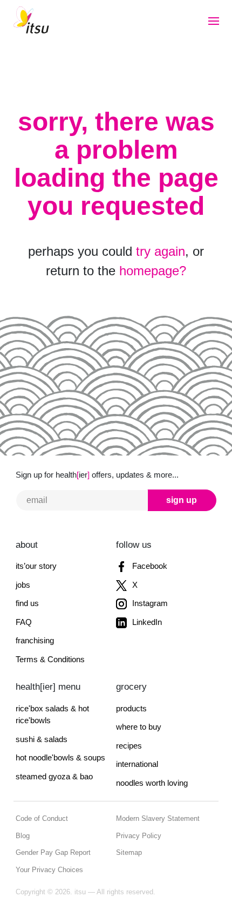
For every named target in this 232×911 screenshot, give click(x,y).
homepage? (152, 270)
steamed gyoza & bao (54, 776)
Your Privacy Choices (49, 870)
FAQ (24, 622)
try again (160, 251)
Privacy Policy (138, 836)
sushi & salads (41, 739)
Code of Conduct (42, 818)
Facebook (148, 565)
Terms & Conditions (50, 659)
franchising (35, 640)
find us (27, 603)
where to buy (138, 726)
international (137, 764)
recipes (129, 745)
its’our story (36, 565)
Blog (23, 836)
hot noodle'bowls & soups (60, 757)
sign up (181, 500)
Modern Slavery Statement (158, 818)
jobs (23, 584)
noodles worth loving (152, 782)
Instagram (149, 603)
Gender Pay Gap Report (53, 852)
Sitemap (129, 852)
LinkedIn (146, 622)
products (131, 708)
